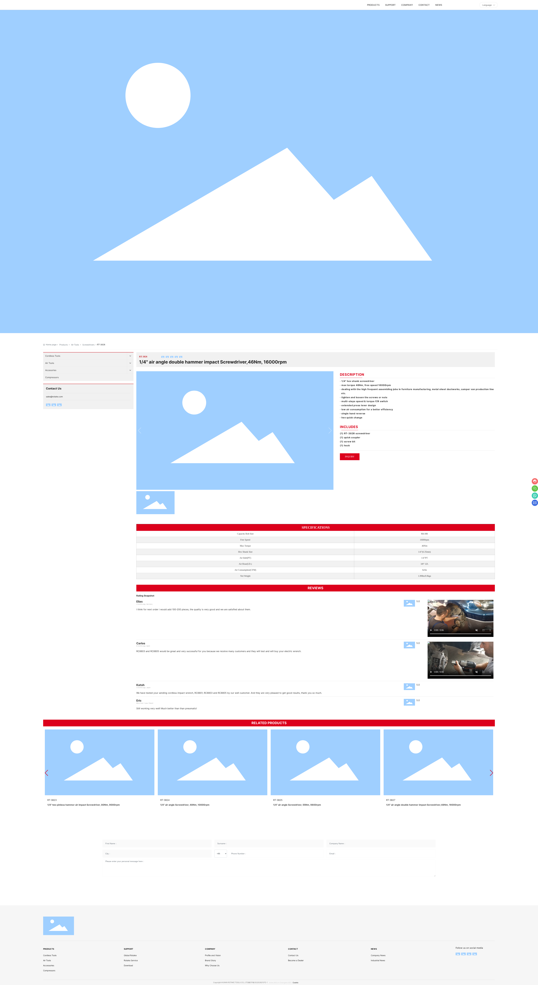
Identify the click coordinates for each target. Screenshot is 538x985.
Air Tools (75, 344)
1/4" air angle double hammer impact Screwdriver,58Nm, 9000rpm (84, 804)
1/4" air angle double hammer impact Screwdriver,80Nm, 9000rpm (197, 804)
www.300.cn (274, 982)
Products (63, 344)
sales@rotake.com (54, 396)
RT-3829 (165, 800)
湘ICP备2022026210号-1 (258, 982)
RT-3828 (52, 800)
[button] (46, 773)
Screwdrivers (88, 344)
